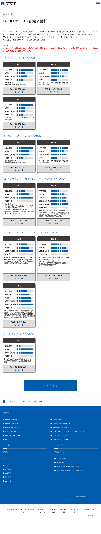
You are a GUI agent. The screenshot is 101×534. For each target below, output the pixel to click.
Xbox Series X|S (10, 431)
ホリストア (58, 445)
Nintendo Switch (58, 419)
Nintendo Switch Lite (11, 423)
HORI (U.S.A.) (42, 511)
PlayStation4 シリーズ (12, 427)
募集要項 (8, 473)
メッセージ (8, 465)
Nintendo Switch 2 (11, 419)
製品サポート (59, 452)
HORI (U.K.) (53, 511)
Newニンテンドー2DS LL (13, 435)
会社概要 (6, 452)
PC (6, 439)
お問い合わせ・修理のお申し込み (68, 466)
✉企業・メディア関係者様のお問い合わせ (84, 511)
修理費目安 (60, 462)
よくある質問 (61, 458)
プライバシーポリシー (29, 511)
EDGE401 (33, 40)
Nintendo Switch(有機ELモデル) (63, 423)
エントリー (8, 481)
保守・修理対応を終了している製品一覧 (70, 470)
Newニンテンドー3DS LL (61, 435)
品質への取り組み (14, 511)
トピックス (14, 402)
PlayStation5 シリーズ (60, 427)
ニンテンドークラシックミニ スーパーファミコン (69, 431)
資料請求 (8, 477)
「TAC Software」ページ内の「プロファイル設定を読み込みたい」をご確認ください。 (60, 34)
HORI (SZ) (64, 511)
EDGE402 (41, 40)
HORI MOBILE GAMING (61, 439)
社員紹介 (8, 469)
